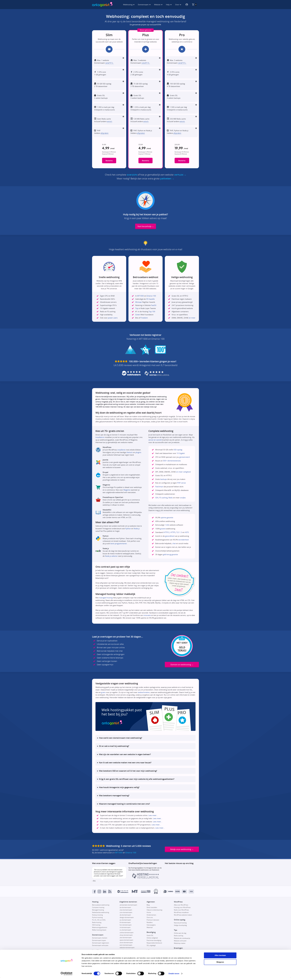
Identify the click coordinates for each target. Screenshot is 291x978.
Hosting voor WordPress (182, 907)
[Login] (186, 4)
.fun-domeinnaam (125, 925)
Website (157, 4)
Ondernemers (151, 915)
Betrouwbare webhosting (100, 905)
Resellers (150, 922)
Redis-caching (178, 936)
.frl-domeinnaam (125, 922)
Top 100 (152, 311)
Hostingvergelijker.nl (138, 868)
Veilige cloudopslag (180, 925)
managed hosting (106, 597)
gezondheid (169, 536)
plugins (138, 452)
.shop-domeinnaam (126, 935)
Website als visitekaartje (182, 938)
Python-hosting (97, 917)
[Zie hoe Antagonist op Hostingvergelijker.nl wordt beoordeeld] (145, 878)
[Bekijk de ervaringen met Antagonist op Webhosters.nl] (122, 891)
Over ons (150, 917)
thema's (130, 452)
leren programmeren (118, 543)
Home (149, 912)
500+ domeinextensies (172, 460)
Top (136, 308)
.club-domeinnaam (125, 910)
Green (137, 314)
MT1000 (140, 296)
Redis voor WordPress (181, 910)
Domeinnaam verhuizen (100, 945)
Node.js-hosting (97, 915)
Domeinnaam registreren (100, 943)
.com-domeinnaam (125, 912)
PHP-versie (181, 483)
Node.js (137, 528)
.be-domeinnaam (125, 907)
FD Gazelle (150, 299)
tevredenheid (183, 540)
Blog (148, 905)
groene (163, 528)
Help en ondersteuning (154, 910)
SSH (156, 497)
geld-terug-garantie (170, 554)
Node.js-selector (111, 556)
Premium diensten (153, 920)
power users (113, 318)
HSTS (187, 532)
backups (163, 479)
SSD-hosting (96, 925)
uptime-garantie (167, 517)
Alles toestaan (220, 955)
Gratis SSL (150, 935)
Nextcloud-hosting (180, 923)
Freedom (144, 318)
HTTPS (172, 532)
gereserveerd (184, 457)
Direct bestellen (152, 907)
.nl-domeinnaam (124, 927)
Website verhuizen (180, 941)
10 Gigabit (181, 453)
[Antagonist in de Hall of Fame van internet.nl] (156, 891)
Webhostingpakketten (99, 927)
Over (177, 4)
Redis (170, 497)
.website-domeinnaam (126, 948)
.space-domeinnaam (126, 940)
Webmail (150, 927)
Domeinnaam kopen (99, 940)
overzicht (132, 174)
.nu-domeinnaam (125, 930)
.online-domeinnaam (126, 933)
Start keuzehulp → (145, 226)
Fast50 (153, 305)
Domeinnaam (143, 4)
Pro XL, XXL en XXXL (99, 920)
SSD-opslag (177, 449)
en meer (192, 318)
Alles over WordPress (181, 905)
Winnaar (138, 302)
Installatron (99, 437)
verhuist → (180, 174)
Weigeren (220, 962)
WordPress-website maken (183, 915)
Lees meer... (153, 815)
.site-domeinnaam (125, 938)
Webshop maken (179, 943)
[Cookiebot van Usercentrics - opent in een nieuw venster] (67, 973)
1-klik (167, 525)
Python (128, 528)
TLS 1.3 (179, 532)
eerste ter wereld (155, 440)
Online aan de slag (180, 933)
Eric (94, 881)
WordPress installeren (181, 912)
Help (168, 4)
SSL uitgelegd (151, 945)
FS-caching (163, 497)
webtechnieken (144, 692)
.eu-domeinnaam (125, 920)
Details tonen (174, 973)
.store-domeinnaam (126, 943)
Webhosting (128, 4)
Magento (126, 490)
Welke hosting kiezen (99, 930)
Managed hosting (98, 910)
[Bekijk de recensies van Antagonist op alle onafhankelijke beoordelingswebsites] (98, 845)
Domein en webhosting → (182, 664)
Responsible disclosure (154, 943)
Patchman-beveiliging (154, 940)
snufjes (183, 497)
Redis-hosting (96, 922)
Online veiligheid (152, 938)
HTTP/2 (166, 532)
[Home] (102, 4)
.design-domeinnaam (126, 917)
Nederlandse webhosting (100, 912)
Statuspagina (151, 925)
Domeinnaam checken (99, 938)
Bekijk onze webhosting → (181, 849)
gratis (103, 692)
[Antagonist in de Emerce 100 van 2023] (145, 891)
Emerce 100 (151, 296)
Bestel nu (109, 160)
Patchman (159, 486)
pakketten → (167, 178)
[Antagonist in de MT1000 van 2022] (135, 891)
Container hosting (98, 907)
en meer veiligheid (183, 472)
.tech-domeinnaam (125, 945)
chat (174, 543)
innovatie (147, 615)
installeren (121, 450)
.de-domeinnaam (125, 915)
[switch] (118, 973)
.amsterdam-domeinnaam (128, 905)
